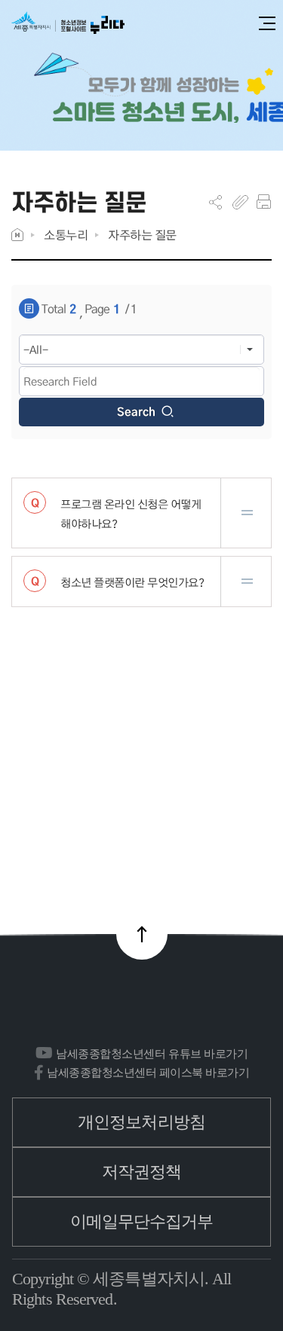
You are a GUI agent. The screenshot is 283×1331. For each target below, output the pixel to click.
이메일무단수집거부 (142, 1221)
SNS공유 (215, 201)
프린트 (264, 201)
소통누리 (66, 234)
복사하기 (240, 201)
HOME (17, 234)
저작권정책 (142, 1171)
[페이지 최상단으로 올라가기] (142, 934)
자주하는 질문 (142, 234)
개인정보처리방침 (141, 1122)
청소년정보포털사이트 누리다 (68, 23)
